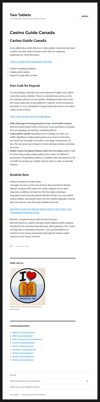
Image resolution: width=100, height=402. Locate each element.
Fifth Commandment (22, 336)
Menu (85, 16)
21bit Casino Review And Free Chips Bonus (30, 116)
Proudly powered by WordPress (34, 395)
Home (13, 375)
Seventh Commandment (24, 349)
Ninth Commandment (23, 346)
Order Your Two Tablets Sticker (25, 387)
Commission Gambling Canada (25, 212)
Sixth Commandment (22, 353)
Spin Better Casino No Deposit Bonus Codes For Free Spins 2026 (41, 209)
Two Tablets (20, 15)
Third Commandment (22, 360)
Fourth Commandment (23, 343)
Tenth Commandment (23, 356)
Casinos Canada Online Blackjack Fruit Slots (31, 61)
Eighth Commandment (23, 332)
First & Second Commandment (27, 339)
